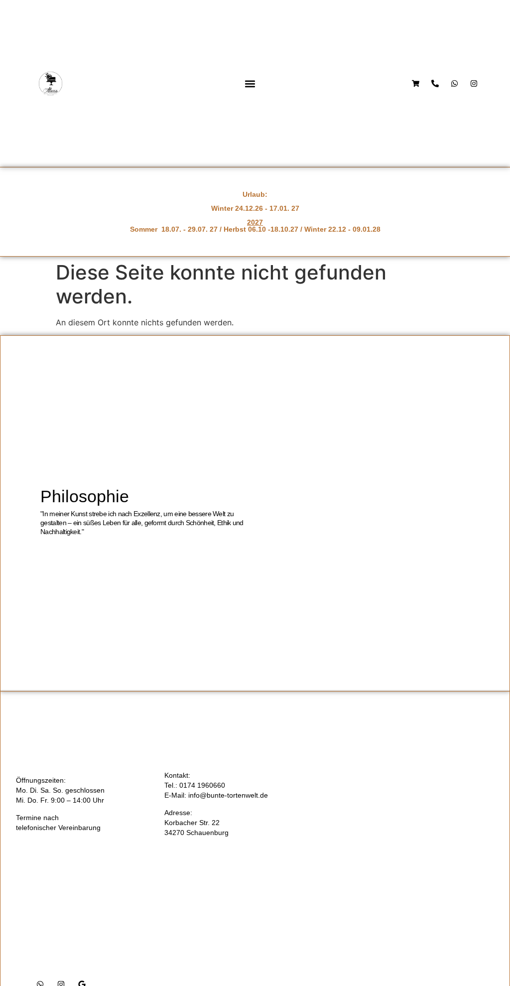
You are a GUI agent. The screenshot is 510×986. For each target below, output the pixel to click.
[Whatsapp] (454, 83)
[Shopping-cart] (415, 83)
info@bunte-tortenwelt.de (228, 795)
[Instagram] (474, 83)
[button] (250, 83)
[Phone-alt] (435, 83)
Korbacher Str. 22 (192, 823)
